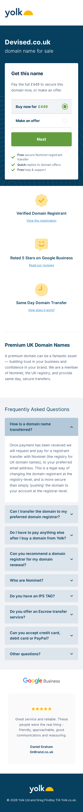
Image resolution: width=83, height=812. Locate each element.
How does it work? (41, 310)
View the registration (41, 220)
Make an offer (28, 121)
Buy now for (32, 107)
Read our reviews (41, 265)
